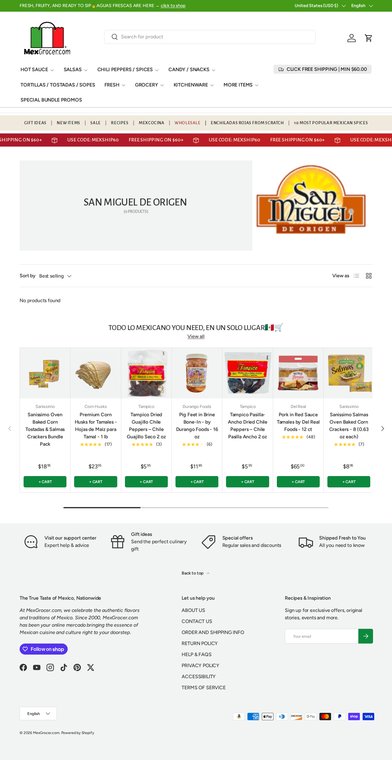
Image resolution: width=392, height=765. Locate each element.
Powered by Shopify (77, 733)
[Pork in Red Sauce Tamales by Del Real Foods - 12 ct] (298, 373)
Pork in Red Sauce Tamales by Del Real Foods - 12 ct (298, 422)
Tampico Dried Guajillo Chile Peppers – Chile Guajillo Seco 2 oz (146, 426)
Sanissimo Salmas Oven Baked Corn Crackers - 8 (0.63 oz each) (349, 426)
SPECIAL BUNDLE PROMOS (51, 100)
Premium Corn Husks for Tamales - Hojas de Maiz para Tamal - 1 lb (96, 426)
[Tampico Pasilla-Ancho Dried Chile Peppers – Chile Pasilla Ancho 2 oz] (247, 373)
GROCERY (146, 85)
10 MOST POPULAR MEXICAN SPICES (331, 123)
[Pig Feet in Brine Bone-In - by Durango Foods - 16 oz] (197, 373)
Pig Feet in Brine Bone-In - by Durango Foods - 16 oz (197, 426)
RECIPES (119, 123)
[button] (368, 38)
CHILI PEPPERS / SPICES (125, 69)
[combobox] (209, 36)
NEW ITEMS (68, 123)
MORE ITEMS (238, 85)
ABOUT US (193, 610)
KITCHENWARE (191, 85)
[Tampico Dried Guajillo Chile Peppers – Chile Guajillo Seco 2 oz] (146, 373)
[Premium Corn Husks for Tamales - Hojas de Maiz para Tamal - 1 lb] (95, 373)
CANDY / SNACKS (188, 69)
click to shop (173, 5)
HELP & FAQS (196, 654)
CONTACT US (197, 621)
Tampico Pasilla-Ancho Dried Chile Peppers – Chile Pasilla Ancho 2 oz (247, 426)
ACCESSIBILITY (199, 676)
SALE (95, 123)
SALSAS (73, 69)
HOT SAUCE (34, 69)
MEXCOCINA (151, 123)
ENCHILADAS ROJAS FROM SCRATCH (247, 123)
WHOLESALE (187, 123)
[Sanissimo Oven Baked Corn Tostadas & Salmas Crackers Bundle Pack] (45, 373)
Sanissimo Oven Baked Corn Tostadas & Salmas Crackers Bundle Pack (45, 429)
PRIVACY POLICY (200, 665)
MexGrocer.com (46, 733)
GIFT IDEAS (35, 123)
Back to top (193, 573)
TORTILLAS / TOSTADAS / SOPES (58, 85)
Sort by (28, 276)
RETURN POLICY (200, 643)
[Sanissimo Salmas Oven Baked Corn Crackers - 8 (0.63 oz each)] (349, 373)
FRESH (111, 85)
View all (196, 336)
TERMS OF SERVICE (203, 687)
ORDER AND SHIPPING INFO (213, 632)
